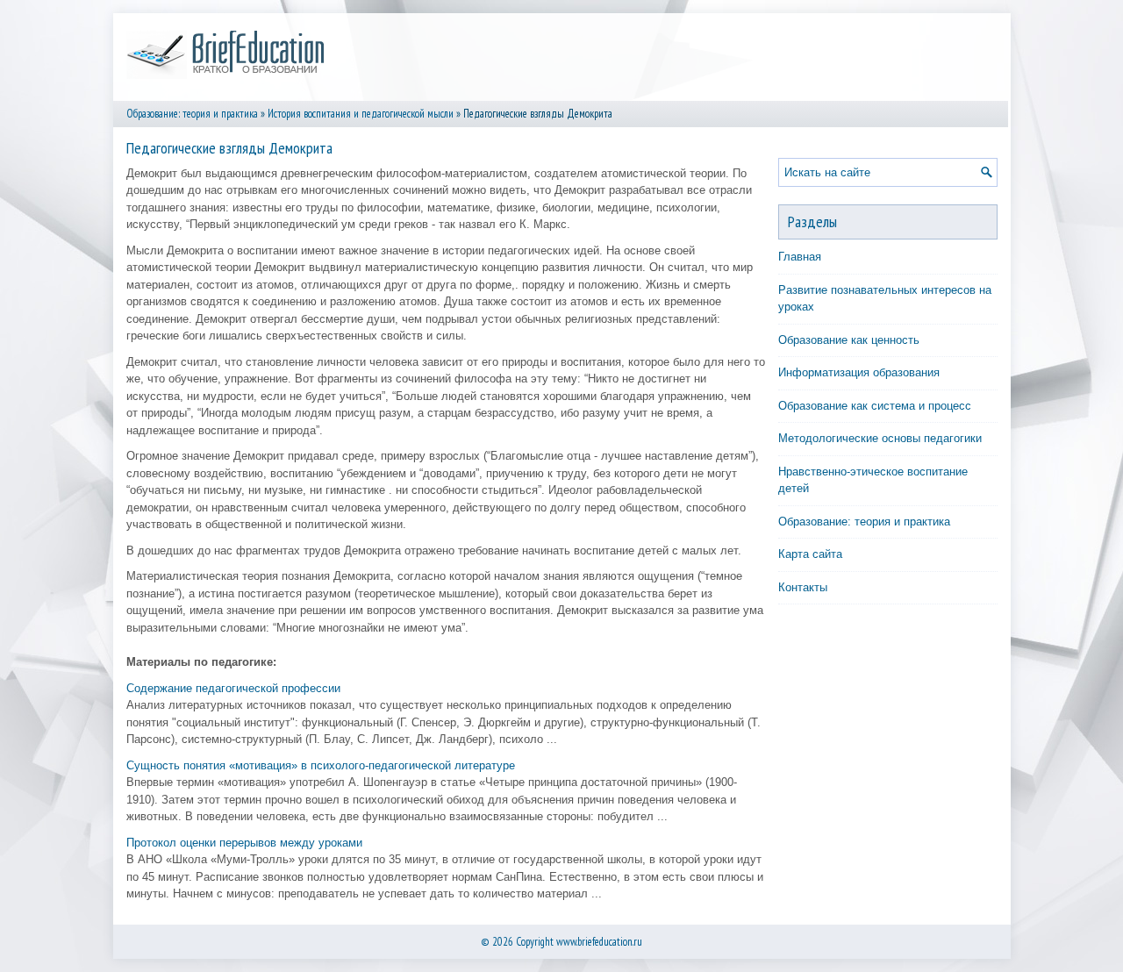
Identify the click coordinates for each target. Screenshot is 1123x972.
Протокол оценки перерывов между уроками (244, 842)
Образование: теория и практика (192, 113)
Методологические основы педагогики (880, 438)
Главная (799, 256)
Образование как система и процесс (874, 405)
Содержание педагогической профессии (233, 688)
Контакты (802, 587)
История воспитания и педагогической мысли (361, 113)
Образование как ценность (848, 340)
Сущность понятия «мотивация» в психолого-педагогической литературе (320, 765)
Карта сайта (810, 554)
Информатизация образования (859, 372)
